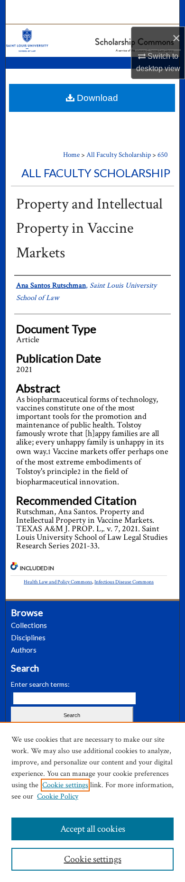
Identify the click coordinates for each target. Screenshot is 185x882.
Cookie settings (65, 785)
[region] (92, 802)
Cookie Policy (57, 796)
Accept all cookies (92, 829)
